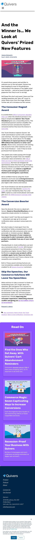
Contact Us (6, 490)
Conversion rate (28, 314)
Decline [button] (21, 537)
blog (5, 312)
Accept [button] (13, 537)
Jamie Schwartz (6, 55)
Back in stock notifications (15, 314)
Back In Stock (18, 312)
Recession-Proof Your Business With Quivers (17, 445)
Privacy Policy (13, 529)
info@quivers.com (9, 507)
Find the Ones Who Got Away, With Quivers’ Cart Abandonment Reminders (16, 356)
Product (5, 480)
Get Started (7, 492)
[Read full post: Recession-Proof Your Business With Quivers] (17, 438)
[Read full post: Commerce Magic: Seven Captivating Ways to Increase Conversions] (17, 393)
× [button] (31, 519)
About (5, 485)
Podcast (5, 482)
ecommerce (10, 312)
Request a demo (7, 306)
